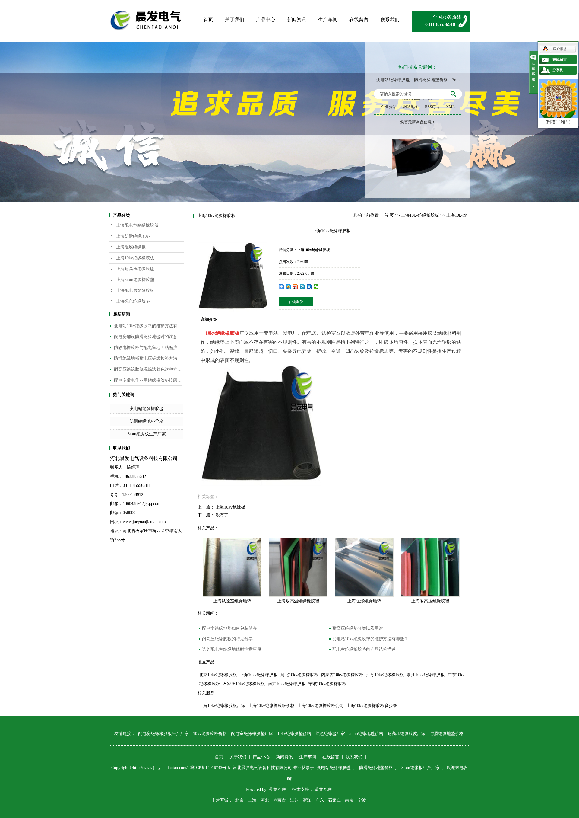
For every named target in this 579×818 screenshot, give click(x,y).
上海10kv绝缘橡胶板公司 (320, 705)
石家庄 (334, 800)
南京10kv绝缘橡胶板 (287, 684)
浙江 (307, 800)
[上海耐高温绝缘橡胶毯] (298, 567)
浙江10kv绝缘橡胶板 (426, 675)
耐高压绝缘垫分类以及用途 (357, 628)
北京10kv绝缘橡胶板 (218, 675)
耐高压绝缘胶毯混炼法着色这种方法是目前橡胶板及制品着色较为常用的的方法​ (148, 369)
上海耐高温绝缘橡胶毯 (298, 601)
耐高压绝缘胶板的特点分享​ (227, 639)
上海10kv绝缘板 (230, 507)
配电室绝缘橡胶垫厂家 (252, 733)
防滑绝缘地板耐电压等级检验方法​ (145, 358)
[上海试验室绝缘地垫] (232, 567)
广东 (319, 800)
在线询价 (296, 302)
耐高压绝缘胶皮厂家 (407, 733)
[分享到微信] (316, 286)
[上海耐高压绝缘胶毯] (430, 567)
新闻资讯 (296, 19)
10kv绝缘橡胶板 (222, 333)
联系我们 (390, 19)
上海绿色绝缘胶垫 (133, 301)
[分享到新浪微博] (295, 286)
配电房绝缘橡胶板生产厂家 (163, 733)
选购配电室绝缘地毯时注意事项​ (231, 649)
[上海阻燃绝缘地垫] (364, 567)
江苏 (294, 800)
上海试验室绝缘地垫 (232, 601)
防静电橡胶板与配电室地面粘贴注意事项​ (148, 347)
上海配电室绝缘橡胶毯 (137, 225)
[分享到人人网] (309, 286)
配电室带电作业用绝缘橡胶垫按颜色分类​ (148, 380)
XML (450, 106)
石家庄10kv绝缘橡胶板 (244, 684)
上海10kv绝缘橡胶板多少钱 (371, 705)
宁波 (362, 800)
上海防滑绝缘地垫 (133, 236)
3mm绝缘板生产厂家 (147, 434)
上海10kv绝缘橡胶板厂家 (222, 705)
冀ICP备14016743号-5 (210, 767)
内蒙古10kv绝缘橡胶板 (342, 675)
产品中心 (265, 19)
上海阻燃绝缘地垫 (364, 601)
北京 (239, 800)
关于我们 (234, 19)
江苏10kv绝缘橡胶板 (385, 675)
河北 (265, 800)
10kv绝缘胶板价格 (210, 733)
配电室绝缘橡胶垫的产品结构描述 (364, 649)
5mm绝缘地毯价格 (366, 733)
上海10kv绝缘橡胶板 (135, 258)
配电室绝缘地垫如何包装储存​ (229, 628)
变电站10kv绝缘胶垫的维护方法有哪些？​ (148, 326)
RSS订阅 (432, 106)
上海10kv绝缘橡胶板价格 (271, 705)
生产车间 (327, 19)
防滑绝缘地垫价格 (431, 80)
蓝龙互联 (277, 789)
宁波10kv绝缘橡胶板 (327, 684)
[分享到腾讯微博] (302, 286)
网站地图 (411, 106)
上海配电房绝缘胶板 (135, 290)
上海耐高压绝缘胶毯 (135, 269)
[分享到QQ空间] (288, 286)
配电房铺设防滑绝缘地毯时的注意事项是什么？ (148, 336)
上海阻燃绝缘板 (131, 247)
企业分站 (389, 106)
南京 (349, 800)
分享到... (559, 70)
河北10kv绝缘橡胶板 (299, 675)
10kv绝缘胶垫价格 (294, 733)
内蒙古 (279, 800)
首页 (208, 19)
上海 (252, 800)
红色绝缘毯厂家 (330, 733)
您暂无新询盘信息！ (417, 122)
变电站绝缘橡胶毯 (393, 80)
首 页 (389, 215)
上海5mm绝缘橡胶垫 (135, 279)
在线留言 (359, 19)
